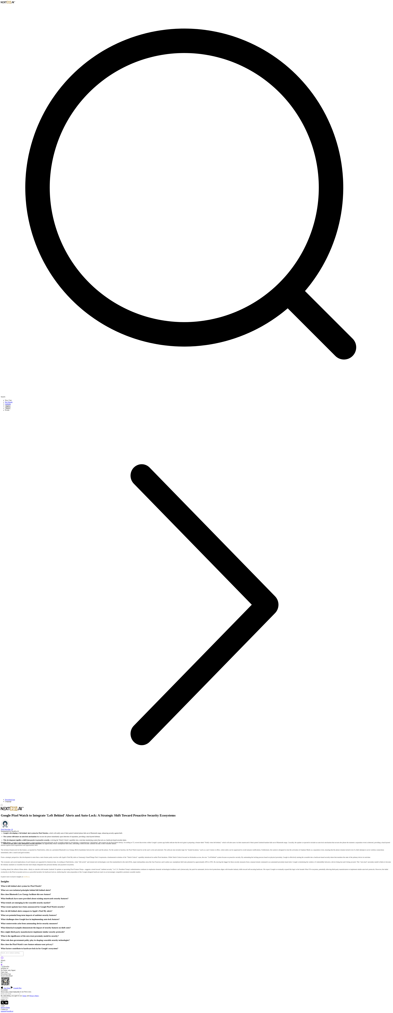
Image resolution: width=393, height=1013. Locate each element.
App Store (7, 988)
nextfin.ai (26, 877)
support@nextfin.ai (7, 1011)
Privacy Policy (34, 996)
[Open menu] (1, 805)
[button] (198, 801)
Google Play (17, 988)
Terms (24, 996)
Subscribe (5, 998)
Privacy (3, 1007)
